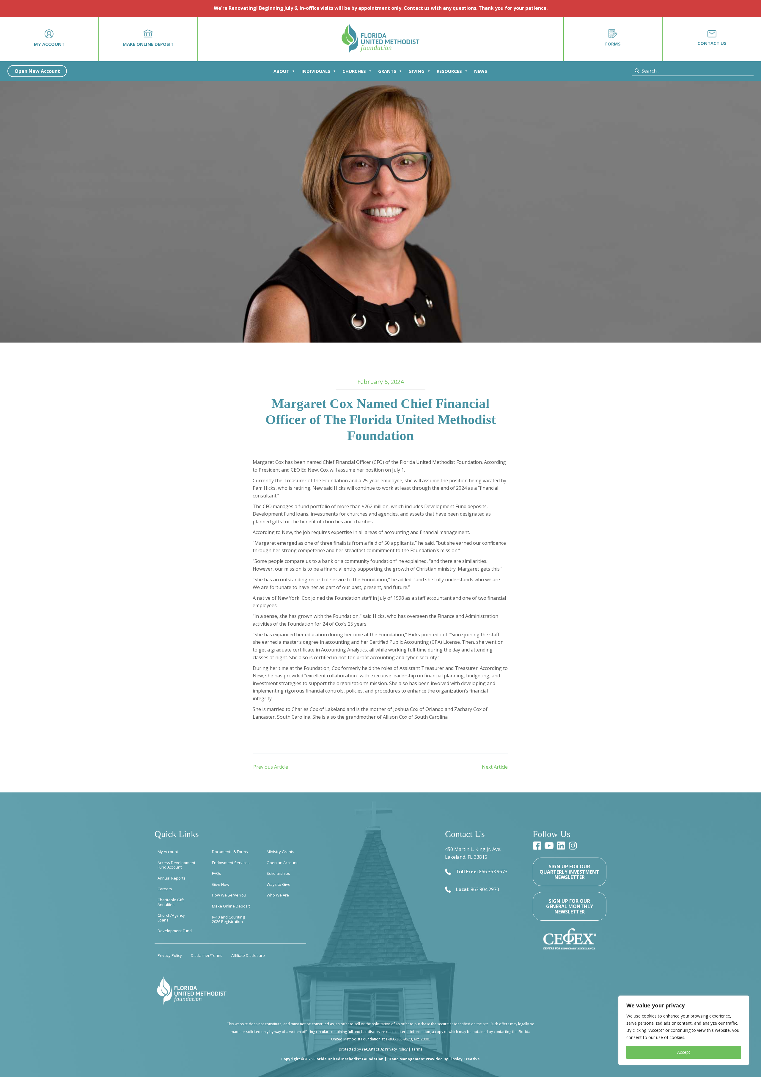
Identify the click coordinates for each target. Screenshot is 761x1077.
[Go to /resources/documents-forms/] (613, 39)
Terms (416, 1049)
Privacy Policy (396, 1049)
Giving (416, 71)
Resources (449, 71)
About (281, 71)
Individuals (315, 71)
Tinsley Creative (464, 1059)
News (480, 71)
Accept (683, 1052)
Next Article (495, 766)
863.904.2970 (485, 889)
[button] (37, 71)
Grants (387, 71)
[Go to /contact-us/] (712, 39)
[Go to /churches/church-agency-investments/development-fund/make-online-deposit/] (148, 39)
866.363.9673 (493, 871)
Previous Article (270, 766)
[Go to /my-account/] (49, 39)
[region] (683, 1030)
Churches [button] (354, 71)
